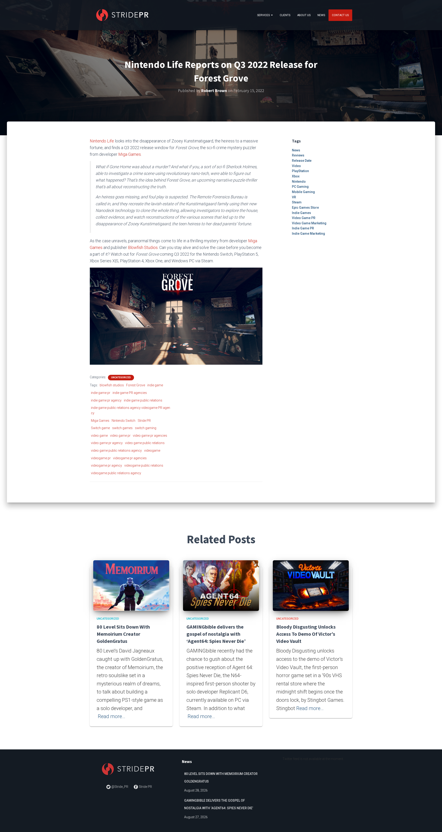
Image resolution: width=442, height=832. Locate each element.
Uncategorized (121, 377)
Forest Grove (135, 385)
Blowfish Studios (143, 247)
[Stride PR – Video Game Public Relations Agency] (123, 15)
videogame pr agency (106, 465)
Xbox (296, 176)
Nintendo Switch (123, 420)
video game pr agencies (150, 435)
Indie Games (301, 213)
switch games (122, 428)
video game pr (120, 435)
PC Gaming (300, 186)
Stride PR (144, 420)
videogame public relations (143, 465)
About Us (304, 15)
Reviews (298, 155)
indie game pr (100, 393)
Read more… (111, 716)
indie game (155, 385)
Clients (285, 15)
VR (294, 197)
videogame (152, 450)
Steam (297, 202)
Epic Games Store (305, 207)
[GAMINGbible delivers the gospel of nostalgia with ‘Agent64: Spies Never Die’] (221, 585)
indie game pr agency (106, 400)
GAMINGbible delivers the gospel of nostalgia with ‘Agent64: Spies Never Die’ (216, 634)
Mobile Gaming (303, 192)
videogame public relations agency (116, 473)
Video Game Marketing (309, 223)
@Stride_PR (120, 787)
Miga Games (129, 154)
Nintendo (299, 181)
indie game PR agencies (130, 393)
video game (99, 435)
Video (296, 166)
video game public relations (145, 443)
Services (263, 15)
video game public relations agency (116, 450)
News (321, 15)
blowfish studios (112, 385)
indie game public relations (143, 400)
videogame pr (101, 458)
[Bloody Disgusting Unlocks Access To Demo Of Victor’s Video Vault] (311, 585)
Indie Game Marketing (308, 233)
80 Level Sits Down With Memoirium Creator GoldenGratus (123, 634)
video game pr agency (107, 443)
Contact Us (340, 15)
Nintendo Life (102, 141)
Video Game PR (303, 218)
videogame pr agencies (130, 458)
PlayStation (300, 171)
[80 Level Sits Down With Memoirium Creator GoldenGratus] (131, 585)
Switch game (100, 428)
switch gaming (145, 428)
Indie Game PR (303, 228)
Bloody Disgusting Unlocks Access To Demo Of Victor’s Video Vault (306, 634)
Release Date (301, 160)
